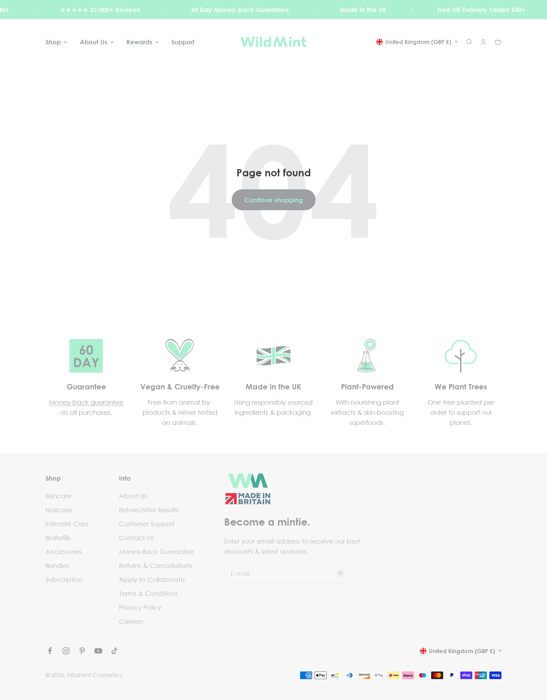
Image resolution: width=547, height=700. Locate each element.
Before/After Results (149, 510)
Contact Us (136, 537)
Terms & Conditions (148, 593)
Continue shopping (273, 200)
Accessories (64, 551)
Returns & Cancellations (155, 565)
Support (182, 42)
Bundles (57, 565)
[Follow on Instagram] (66, 650)
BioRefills (58, 537)
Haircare (59, 510)
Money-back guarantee (86, 402)
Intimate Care (67, 523)
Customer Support (147, 523)
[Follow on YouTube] (98, 650)
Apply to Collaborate (152, 579)
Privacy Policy (140, 607)
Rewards (139, 42)
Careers (131, 621)
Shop (53, 42)
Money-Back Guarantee (156, 551)
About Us (93, 42)
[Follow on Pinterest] (82, 650)
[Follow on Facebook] (50, 650)
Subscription (64, 579)
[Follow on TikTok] (114, 650)
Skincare (59, 496)
